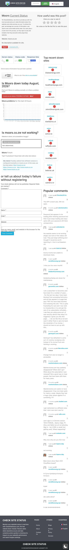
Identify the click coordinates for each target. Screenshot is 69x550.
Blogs (50, 525)
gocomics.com (56, 286)
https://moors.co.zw (9, 167)
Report (5, 47)
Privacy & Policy (50, 530)
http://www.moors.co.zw (25, 167)
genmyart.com (56, 333)
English (56, 4)
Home (38, 525)
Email (3, 216)
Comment (5, 188)
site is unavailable (31, 75)
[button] (65, 546)
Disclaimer (50, 536)
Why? (31, 96)
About (38, 529)
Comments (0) (14, 47)
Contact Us (38, 533)
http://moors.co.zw (19, 165)
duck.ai (61, 248)
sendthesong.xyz (56, 261)
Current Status (19, 15)
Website (3, 222)
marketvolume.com (57, 363)
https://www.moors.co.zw (11, 169)
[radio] (44, 23)
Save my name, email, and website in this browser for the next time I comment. (20, 230)
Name (3, 210)
